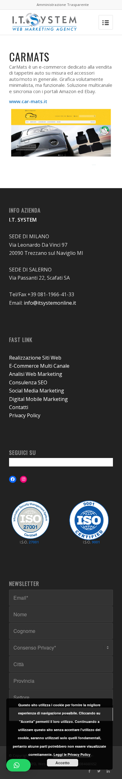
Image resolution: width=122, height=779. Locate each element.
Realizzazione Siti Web (35, 357)
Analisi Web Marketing (35, 374)
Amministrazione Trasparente (63, 4)
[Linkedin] (108, 771)
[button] (18, 765)
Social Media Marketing (36, 390)
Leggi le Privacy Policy (71, 754)
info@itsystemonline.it (50, 302)
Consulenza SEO (28, 382)
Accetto (62, 763)
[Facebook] (89, 771)
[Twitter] (99, 771)
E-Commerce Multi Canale (39, 365)
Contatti (18, 407)
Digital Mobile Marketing (38, 399)
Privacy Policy (24, 415)
